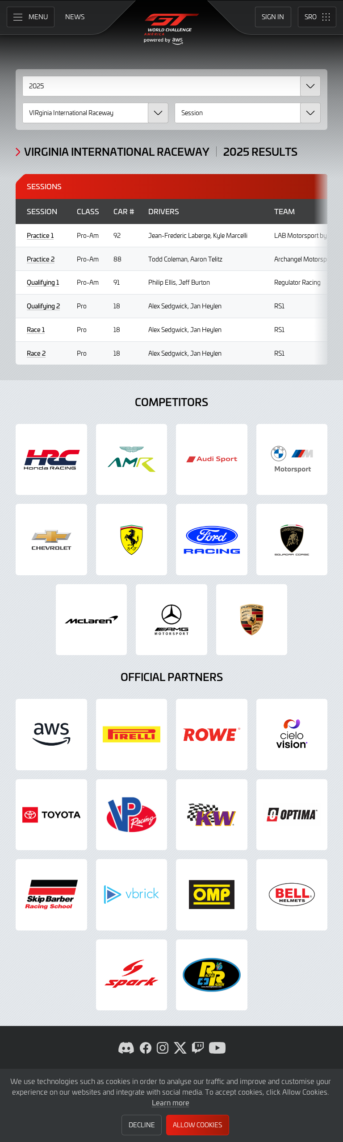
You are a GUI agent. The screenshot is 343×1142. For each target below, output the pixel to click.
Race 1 (36, 329)
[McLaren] (91, 620)
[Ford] (211, 539)
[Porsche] (252, 620)
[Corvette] (51, 539)
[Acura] (51, 459)
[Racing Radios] (211, 975)
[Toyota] (51, 815)
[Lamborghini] (292, 539)
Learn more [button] (170, 1102)
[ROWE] (211, 734)
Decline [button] (142, 1125)
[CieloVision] (292, 734)
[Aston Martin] (131, 459)
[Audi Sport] (211, 459)
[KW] (211, 815)
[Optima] (292, 815)
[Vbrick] (131, 894)
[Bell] (292, 894)
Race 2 (36, 353)
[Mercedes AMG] (171, 620)
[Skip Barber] (51, 894)
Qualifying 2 (43, 306)
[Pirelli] (131, 734)
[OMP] (211, 894)
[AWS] (51, 734)
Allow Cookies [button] (197, 1125)
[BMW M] (292, 459)
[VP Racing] (131, 815)
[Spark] (131, 975)
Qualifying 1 (43, 282)
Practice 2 (40, 259)
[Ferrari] (131, 539)
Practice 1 (40, 235)
